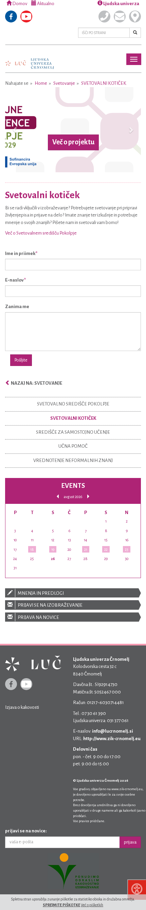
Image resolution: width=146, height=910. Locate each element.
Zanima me (17, 306)
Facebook (11, 16)
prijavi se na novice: (26, 830)
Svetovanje (64, 83)
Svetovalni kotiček (103, 83)
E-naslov (14, 280)
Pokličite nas (104, 16)
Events (73, 485)
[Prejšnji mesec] (58, 496)
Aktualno (45, 3)
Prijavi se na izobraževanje (50, 605)
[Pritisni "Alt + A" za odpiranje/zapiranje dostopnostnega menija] (136, 889)
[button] (15, 129)
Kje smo (135, 16)
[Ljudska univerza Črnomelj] (29, 58)
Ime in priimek (20, 253)
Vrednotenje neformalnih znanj (73, 460)
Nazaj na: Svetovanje (36, 383)
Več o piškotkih (92, 905)
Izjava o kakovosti (22, 707)
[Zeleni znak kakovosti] (73, 871)
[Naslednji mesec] (88, 496)
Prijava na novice (38, 617)
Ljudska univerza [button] (121, 3)
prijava (130, 842)
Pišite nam (120, 16)
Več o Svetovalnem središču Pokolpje (41, 233)
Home (41, 83)
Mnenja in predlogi (40, 593)
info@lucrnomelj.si (112, 731)
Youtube (26, 16)
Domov (19, 3)
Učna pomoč (73, 446)
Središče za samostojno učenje (73, 432)
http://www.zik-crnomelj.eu (112, 738)
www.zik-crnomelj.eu (127, 789)
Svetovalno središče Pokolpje (73, 403)
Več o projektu (73, 142)
